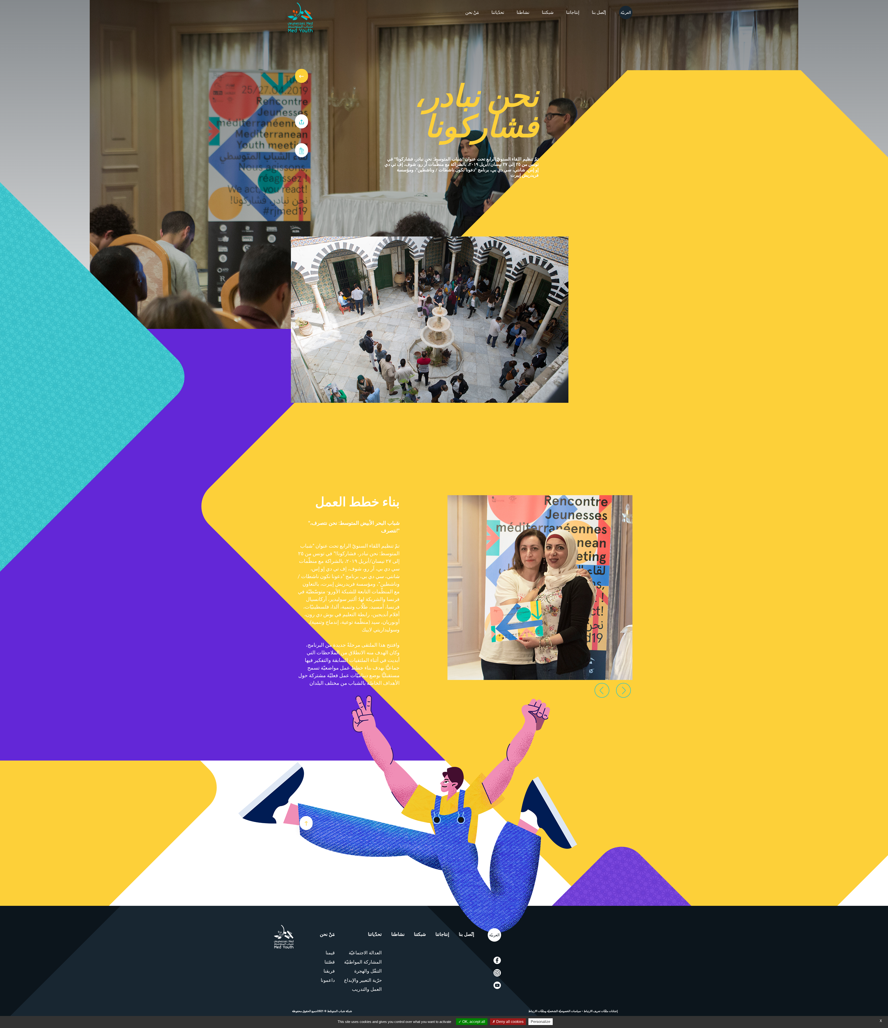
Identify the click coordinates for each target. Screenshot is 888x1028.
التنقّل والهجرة (368, 970)
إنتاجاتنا (572, 12)
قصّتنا (329, 961)
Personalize (540, 1022)
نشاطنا (523, 12)
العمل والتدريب (367, 989)
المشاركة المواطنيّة (363, 961)
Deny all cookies (509, 1022)
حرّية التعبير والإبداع (363, 980)
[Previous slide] (602, 690)
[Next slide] (623, 690)
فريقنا (329, 970)
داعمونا (328, 980)
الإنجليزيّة (624, 12)
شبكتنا (548, 12)
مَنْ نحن (472, 12)
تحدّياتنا (497, 12)
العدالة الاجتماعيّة (365, 952)
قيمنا (330, 952)
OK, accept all (473, 1022)
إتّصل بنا (599, 12)
